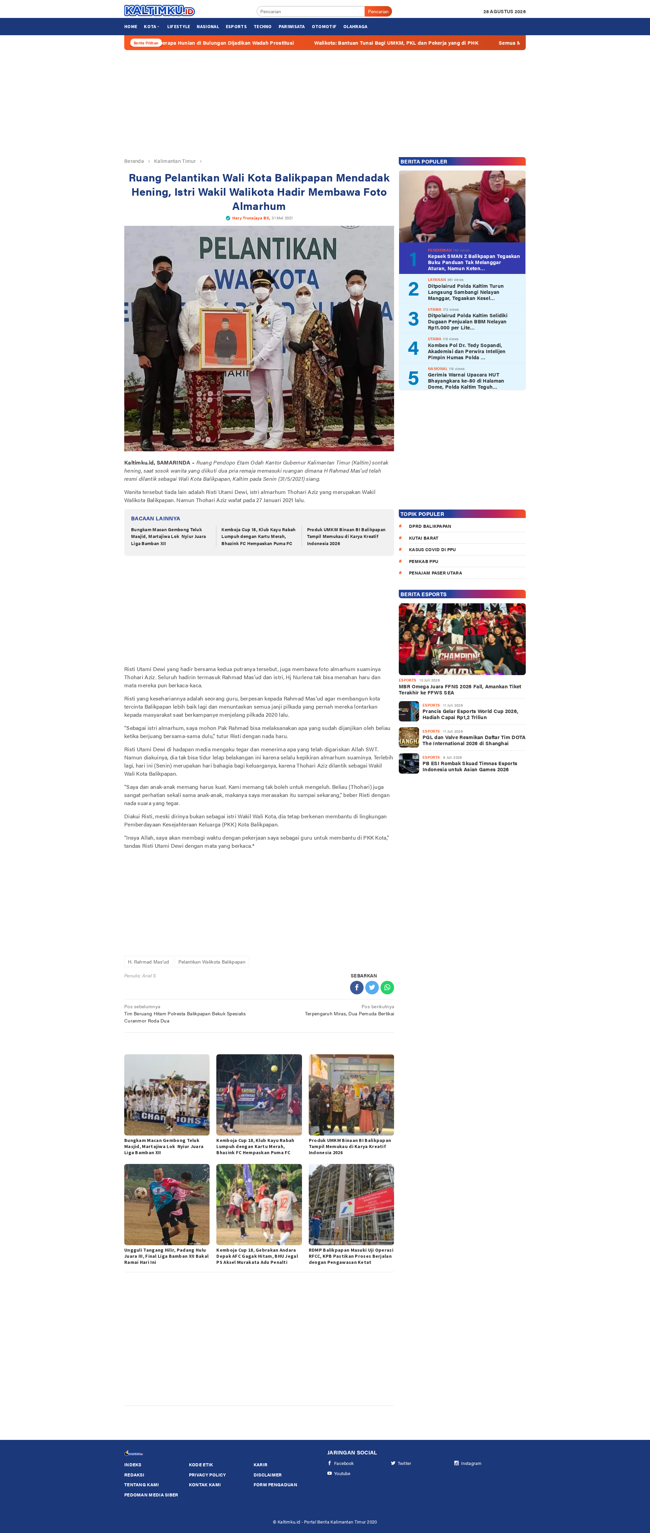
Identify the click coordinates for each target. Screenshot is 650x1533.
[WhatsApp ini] (387, 987)
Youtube (342, 1473)
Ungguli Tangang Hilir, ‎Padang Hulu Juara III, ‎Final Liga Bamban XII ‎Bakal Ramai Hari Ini (166, 1256)
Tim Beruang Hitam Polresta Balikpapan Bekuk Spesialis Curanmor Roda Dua (185, 1013)
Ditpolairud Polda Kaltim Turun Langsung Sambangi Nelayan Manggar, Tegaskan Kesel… (466, 291)
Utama (435, 308)
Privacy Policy (207, 1474)
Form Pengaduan (275, 1484)
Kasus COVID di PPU (432, 549)
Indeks (133, 1464)
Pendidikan (440, 249)
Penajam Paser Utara (435, 572)
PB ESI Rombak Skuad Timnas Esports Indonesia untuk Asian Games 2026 (469, 766)
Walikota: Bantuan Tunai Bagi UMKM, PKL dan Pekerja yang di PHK (333, 43)
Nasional (438, 368)
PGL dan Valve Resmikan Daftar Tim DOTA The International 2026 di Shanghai (473, 740)
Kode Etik (201, 1464)
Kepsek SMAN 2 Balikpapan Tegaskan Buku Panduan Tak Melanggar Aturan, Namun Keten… (474, 262)
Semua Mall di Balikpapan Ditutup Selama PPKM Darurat (504, 43)
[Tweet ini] (372, 987)
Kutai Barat (423, 537)
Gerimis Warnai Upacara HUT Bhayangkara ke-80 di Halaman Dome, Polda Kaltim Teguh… (466, 380)
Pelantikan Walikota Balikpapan (211, 961)
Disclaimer (268, 1474)
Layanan (437, 279)
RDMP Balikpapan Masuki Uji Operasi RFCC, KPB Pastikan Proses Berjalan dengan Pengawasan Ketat (351, 1256)
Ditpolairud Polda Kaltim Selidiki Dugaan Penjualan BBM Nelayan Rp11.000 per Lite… (467, 321)
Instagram (471, 1463)
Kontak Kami (205, 1484)
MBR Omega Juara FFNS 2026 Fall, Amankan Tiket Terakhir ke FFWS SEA (460, 689)
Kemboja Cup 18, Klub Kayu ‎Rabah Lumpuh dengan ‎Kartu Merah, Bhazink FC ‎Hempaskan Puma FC (258, 536)
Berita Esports (423, 594)
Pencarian (378, 11)
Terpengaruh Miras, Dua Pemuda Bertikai (349, 1010)
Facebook (344, 1463)
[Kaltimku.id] (160, 10)
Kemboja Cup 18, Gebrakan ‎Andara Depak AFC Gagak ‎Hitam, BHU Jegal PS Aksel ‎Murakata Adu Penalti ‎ (257, 1256)
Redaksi (134, 1474)
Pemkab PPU (423, 561)
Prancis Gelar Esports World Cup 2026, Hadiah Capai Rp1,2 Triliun (470, 714)
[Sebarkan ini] (357, 987)
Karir (261, 1464)
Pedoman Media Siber (151, 1494)
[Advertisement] (325, 103)
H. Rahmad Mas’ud (148, 961)
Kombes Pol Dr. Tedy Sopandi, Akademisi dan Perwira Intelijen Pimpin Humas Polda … (466, 351)
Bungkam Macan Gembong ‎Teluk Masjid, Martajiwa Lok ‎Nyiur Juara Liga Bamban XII (168, 536)
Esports (407, 680)
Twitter (405, 1463)
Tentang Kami (141, 1484)
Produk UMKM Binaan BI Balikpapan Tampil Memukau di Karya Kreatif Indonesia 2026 (346, 536)
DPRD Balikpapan (430, 526)
